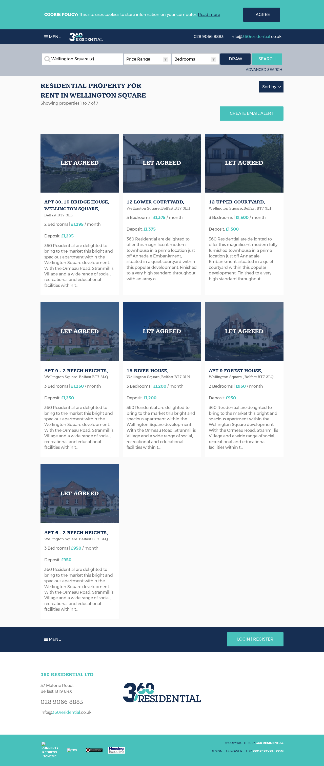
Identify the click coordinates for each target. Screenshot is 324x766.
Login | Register (255, 639)
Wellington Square (72, 59)
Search (267, 59)
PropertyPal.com (268, 751)
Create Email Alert (251, 113)
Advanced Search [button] (264, 69)
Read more (209, 14)
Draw (235, 59)
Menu (55, 36)
